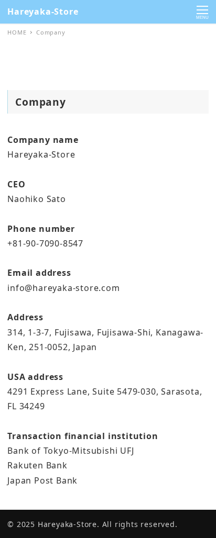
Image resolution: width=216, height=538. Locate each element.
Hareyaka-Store (42, 11)
